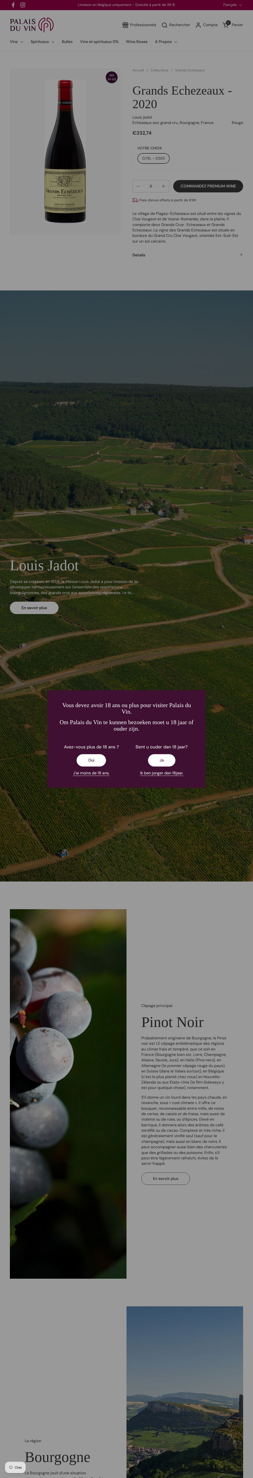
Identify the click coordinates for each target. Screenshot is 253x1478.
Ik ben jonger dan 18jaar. (161, 773)
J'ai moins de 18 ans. (91, 773)
